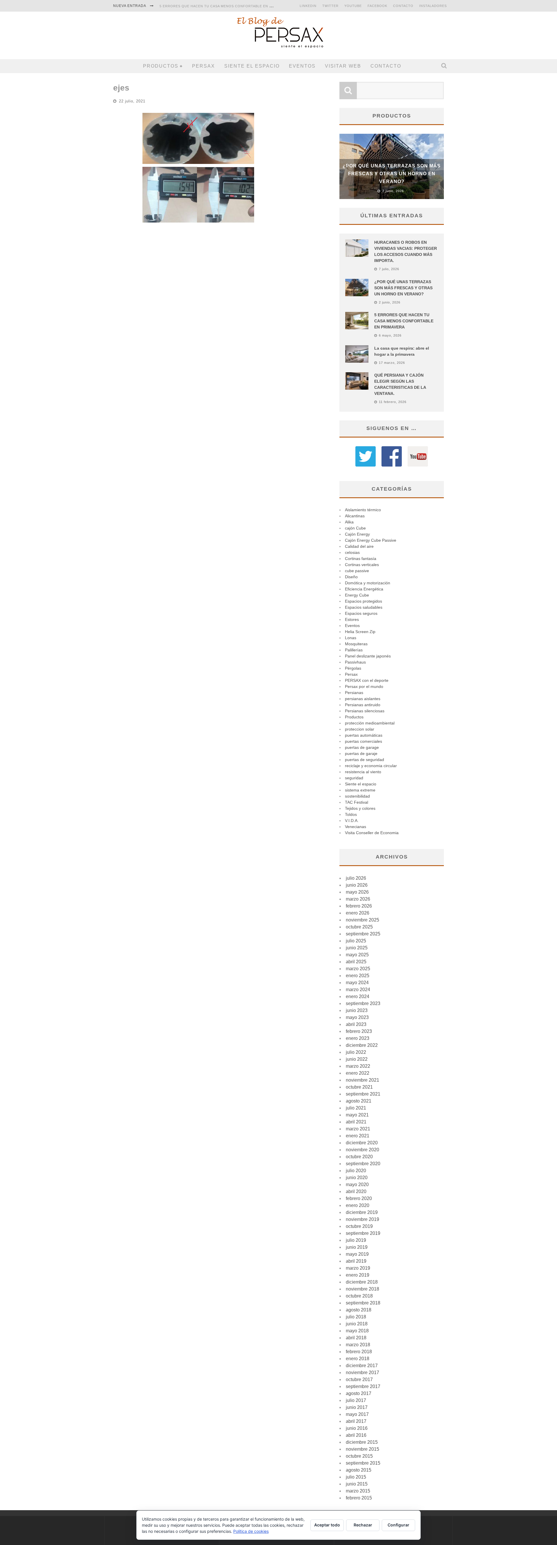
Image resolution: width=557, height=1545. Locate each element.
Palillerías (354, 650)
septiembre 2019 (363, 1233)
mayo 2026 (357, 892)
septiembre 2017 (363, 1386)
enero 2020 (357, 1205)
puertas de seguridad (364, 759)
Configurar (398, 1524)
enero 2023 (357, 1038)
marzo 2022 (358, 1066)
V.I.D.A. (352, 820)
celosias (352, 552)
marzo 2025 (358, 968)
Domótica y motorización (367, 583)
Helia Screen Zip (360, 631)
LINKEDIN (308, 6)
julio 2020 (356, 1170)
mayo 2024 (357, 982)
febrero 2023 (359, 1031)
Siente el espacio (252, 66)
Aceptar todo (327, 1524)
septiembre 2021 (363, 1094)
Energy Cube (357, 595)
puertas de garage (362, 747)
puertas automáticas (363, 735)
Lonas (350, 637)
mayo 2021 (357, 1114)
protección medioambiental (370, 723)
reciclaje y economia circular (371, 765)
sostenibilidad (357, 796)
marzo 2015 (358, 1490)
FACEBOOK (377, 6)
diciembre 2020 (362, 1142)
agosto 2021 (358, 1100)
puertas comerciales (363, 741)
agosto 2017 (358, 1393)
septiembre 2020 (363, 1163)
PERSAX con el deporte (366, 680)
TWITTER (330, 6)
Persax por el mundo (364, 686)
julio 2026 (356, 878)
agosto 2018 (358, 1309)
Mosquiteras (356, 644)
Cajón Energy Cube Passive (370, 540)
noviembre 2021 (362, 1080)
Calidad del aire (359, 546)
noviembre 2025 (362, 919)
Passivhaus (355, 662)
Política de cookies (251, 1531)
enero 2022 (357, 1073)
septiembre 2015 (363, 1463)
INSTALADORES (433, 6)
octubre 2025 (359, 926)
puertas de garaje (361, 753)
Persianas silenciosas (364, 711)
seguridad (354, 778)
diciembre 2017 (362, 1365)
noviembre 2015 (362, 1449)
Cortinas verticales (362, 564)
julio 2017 (356, 1400)
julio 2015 (356, 1476)
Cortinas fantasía (360, 558)
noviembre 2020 (362, 1149)
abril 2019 (356, 1261)
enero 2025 (357, 975)
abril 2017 (356, 1421)
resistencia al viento (363, 771)
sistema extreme (360, 790)
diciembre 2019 (362, 1212)
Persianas (354, 692)
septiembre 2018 (363, 1302)
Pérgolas (353, 668)
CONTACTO (403, 6)
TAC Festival (356, 802)
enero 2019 (357, 1275)
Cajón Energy (357, 534)
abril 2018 (356, 1337)
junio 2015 (357, 1483)
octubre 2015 (359, 1456)
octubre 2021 (359, 1087)
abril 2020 (356, 1191)
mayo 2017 (357, 1414)
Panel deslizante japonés (368, 656)
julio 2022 (356, 1052)
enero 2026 (357, 912)
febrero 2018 (359, 1351)
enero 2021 (357, 1135)
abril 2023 (356, 1024)
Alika (349, 522)
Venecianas (355, 826)
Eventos (302, 66)
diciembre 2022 (362, 1045)
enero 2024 (357, 996)
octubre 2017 (359, 1379)
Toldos (351, 814)
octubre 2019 (359, 1226)
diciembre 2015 (362, 1442)
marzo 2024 (358, 989)
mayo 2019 (357, 1254)
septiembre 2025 (363, 933)
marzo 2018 (358, 1344)
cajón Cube (355, 528)
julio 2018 (356, 1316)
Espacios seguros (361, 613)
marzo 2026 (358, 899)
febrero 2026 (359, 905)
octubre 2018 (359, 1295)
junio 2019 (357, 1247)
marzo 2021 (358, 1128)
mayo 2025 (357, 954)
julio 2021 (356, 1107)
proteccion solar (359, 729)
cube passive (357, 570)
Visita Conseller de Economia (372, 832)
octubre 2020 (359, 1156)
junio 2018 (357, 1323)
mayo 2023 (357, 1017)
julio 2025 (356, 940)
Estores (352, 619)
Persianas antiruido (362, 704)
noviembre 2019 (362, 1219)
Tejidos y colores (360, 808)
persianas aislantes (362, 698)
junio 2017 (357, 1407)
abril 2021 (356, 1121)
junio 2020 (357, 1177)
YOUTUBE (353, 6)
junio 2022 (357, 1059)
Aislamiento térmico (363, 509)
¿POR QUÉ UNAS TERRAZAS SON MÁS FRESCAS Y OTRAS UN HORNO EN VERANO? (392, 173)
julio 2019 (356, 1240)
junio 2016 (357, 1428)
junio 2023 (357, 1010)
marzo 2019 (358, 1268)
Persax (203, 66)
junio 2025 (357, 947)
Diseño (351, 576)
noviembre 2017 (362, 1372)
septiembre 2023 (363, 1003)
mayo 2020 (357, 1184)
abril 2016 (356, 1435)
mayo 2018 (357, 1330)
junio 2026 (357, 885)
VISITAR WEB (343, 66)
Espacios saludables (363, 607)
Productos (160, 66)
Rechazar (363, 1524)
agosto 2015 (358, 1470)
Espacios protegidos (363, 601)
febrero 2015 (359, 1497)
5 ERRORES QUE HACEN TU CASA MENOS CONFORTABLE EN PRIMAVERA (225, 6)
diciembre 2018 (362, 1282)
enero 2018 (357, 1358)
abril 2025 (356, 961)
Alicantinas (355, 516)
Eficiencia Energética (364, 589)
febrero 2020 (359, 1198)
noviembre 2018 (362, 1288)
